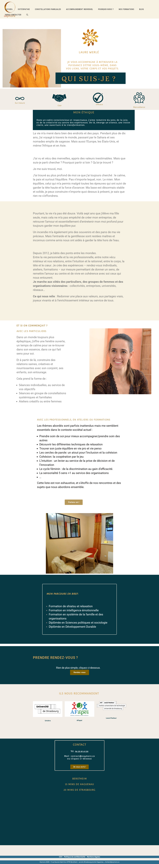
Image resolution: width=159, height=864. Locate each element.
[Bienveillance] (139, 98)
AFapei (79, 720)
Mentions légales (93, 857)
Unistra (48, 721)
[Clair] (59, 98)
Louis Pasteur (111, 718)
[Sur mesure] (20, 98)
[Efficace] (99, 98)
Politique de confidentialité (74, 857)
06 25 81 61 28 (81, 751)
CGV (61, 857)
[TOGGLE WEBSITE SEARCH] (27, 15)
